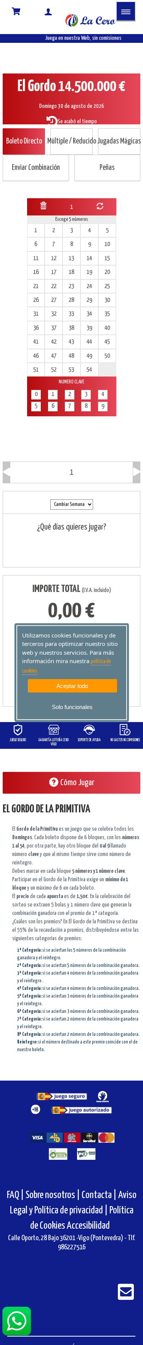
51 (36, 370)
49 (89, 356)
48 (71, 356)
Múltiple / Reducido (71, 141)
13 (71, 258)
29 (89, 300)
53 (71, 370)
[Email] (126, 1297)
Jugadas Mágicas (119, 141)
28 (71, 300)
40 (107, 328)
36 (36, 328)
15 (107, 258)
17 (53, 272)
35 (107, 314)
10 (107, 244)
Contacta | (99, 1195)
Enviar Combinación (36, 167)
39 (89, 328)
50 (107, 356)
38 (71, 328)
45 (107, 342)
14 (89, 258)
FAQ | (16, 1195)
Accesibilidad (88, 1226)
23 (71, 286)
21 (36, 286)
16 (36, 272)
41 (36, 342)
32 (53, 314)
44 (89, 342)
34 (89, 314)
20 (107, 272)
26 (36, 300)
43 (71, 342)
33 (71, 314)
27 (53, 300)
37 (53, 328)
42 (53, 342)
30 (107, 300)
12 (53, 258)
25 (107, 286)
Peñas (107, 167)
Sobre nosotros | (53, 1195)
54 (89, 370)
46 (36, 356)
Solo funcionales (72, 707)
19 (89, 272)
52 (53, 370)
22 (53, 286)
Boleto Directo (24, 141)
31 (36, 314)
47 (53, 356)
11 (36, 258)
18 (71, 272)
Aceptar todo (72, 686)
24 (89, 286)
